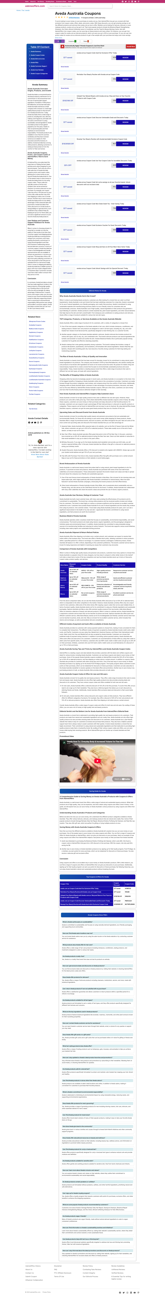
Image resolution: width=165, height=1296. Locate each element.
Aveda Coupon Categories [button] (39, 73)
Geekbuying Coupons (36, 383)
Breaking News (50, 1)
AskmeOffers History (33, 1266)
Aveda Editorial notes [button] (38, 59)
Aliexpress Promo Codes (37, 321)
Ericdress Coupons (35, 343)
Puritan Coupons (34, 394)
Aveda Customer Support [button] (39, 66)
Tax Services (33, 409)
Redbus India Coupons (36, 328)
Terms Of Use (59, 1276)
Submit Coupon (31, 1276)
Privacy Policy (47, 1292)
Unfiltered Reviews (118, 1269)
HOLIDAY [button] (120, 187)
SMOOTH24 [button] (120, 273)
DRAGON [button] (120, 101)
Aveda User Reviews (37, 70)
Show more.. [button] (59, 38)
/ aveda (27, 10)
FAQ (55, 1269)
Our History (41, 1)
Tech (75, 1)
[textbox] (80, 6)
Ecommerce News (61, 1)
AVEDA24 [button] (120, 165)
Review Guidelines (118, 1266)
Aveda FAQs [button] (34, 62)
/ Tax (22, 10)
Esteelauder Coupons (36, 347)
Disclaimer (58, 1266)
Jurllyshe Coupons (35, 350)
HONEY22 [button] (120, 58)
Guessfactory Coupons (36, 358)
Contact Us (29, 1273)
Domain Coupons (34, 336)
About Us (33, 1)
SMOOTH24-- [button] (120, 230)
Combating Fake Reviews (92, 1269)
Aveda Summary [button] (36, 51)
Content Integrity (89, 1273)
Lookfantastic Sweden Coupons (39, 376)
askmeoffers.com (35, 6)
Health (70, 1)
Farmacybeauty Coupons (37, 372)
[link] (29, 422)
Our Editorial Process (90, 1276)
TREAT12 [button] (120, 208)
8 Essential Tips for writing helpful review (121, 1278)
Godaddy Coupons (35, 325)
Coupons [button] (72, 41)
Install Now (131, 46)
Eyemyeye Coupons (35, 368)
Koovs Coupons (34, 361)
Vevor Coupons (34, 387)
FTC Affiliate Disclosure (62, 1273)
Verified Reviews (117, 1273)
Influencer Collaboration (34, 1280)
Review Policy (88, 1266)
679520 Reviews (74, 17)
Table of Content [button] (39, 47)
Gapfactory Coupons (36, 332)
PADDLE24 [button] (120, 122)
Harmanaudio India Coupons (38, 365)
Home (26, 1)
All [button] (59, 41)
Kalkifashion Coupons (36, 339)
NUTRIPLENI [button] (120, 144)
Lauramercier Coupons (36, 354)
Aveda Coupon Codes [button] (38, 55)
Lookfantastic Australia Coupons (40, 379)
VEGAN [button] (120, 79)
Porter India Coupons (36, 390)
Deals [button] (86, 41)
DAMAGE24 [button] (120, 251)
